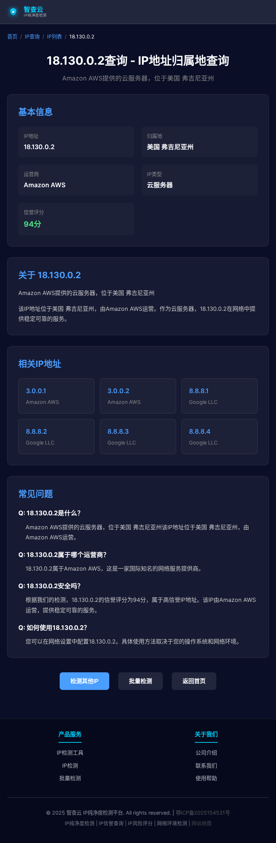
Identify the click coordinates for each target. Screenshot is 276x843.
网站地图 (202, 823)
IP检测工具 (70, 752)
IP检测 (70, 765)
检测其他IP (84, 681)
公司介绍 (206, 752)
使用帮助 (206, 778)
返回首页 (194, 681)
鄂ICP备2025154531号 (203, 813)
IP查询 (32, 36)
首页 (12, 36)
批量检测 (140, 681)
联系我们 (206, 765)
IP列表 (54, 36)
